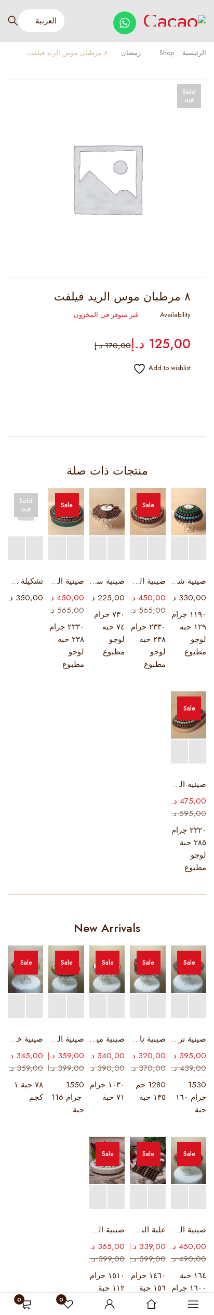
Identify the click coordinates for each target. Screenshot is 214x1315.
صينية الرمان (188, 1229)
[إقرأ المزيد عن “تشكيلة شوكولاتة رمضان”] (34, 548)
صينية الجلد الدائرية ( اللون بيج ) (147, 581)
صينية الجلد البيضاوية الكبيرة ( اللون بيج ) (188, 784)
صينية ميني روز (107, 1039)
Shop (166, 53)
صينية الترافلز (66, 1039)
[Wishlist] (157, 368)
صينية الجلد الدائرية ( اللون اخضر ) (66, 581)
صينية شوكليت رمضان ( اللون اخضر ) (188, 581)
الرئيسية (194, 53)
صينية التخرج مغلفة (107, 1229)
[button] (197, 548)
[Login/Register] (109, 1304)
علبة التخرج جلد (147, 1229)
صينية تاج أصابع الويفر (147, 1039)
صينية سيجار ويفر (107, 581)
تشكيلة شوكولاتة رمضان (25, 581)
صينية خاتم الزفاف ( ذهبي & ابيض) (25, 1039)
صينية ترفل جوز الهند (188, 1039)
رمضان (131, 53)
